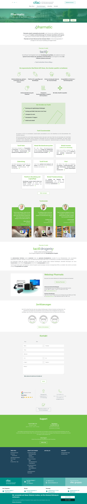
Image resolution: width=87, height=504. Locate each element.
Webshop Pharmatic (60, 282)
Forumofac (13, 454)
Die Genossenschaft (14, 452)
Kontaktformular (64, 454)
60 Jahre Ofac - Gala (14, 461)
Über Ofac (31, 6)
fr (12, 2)
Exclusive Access (70, 2)
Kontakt (56, 6)
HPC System (31, 466)
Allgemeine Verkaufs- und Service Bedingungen (43, 409)
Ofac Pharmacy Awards (15, 457)
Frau (25, 341)
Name (25, 345)
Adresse (25, 354)
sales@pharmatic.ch (50, 296)
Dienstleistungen (41, 6)
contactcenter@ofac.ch (53, 482)
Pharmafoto (30, 472)
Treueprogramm (32, 463)
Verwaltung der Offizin (32, 452)
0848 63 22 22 (51, 480)
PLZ (25, 358)
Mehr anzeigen (43, 193)
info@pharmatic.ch (60, 399)
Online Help (43, 442)
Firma (25, 349)
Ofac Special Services (33, 461)
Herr (37, 341)
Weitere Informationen (43, 327)
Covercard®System (32, 468)
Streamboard (31, 456)
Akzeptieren (68, 497)
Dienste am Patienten (32, 458)
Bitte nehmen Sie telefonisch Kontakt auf (33, 376)
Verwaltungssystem (31, 471)
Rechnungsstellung (32, 454)
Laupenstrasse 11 (43, 396)
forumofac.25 (14, 455)
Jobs (11, 460)
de (14, 2)
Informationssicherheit (32, 465)
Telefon (47, 362)
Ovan (30, 469)
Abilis (30, 460)
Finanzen (30, 455)
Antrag (25, 366)
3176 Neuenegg (43, 397)
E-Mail (25, 362)
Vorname (47, 345)
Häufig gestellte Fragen (65, 452)
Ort (46, 358)
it (16, 2)
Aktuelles (49, 6)
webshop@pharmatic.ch (51, 290)
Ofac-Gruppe (13, 458)
